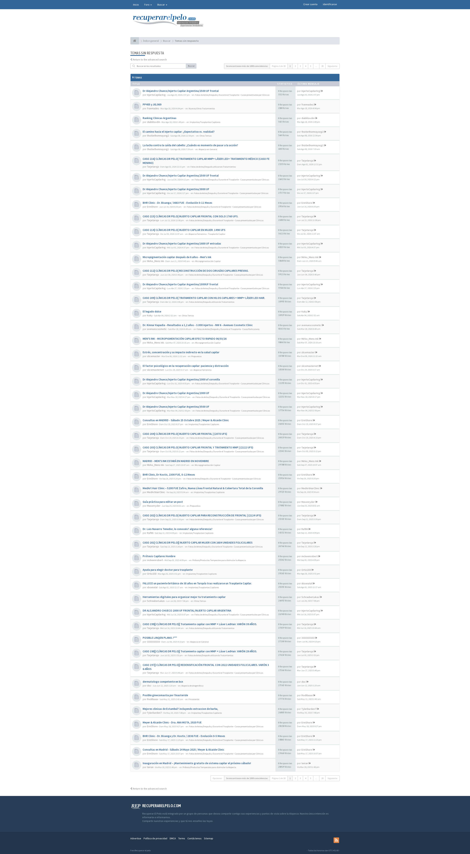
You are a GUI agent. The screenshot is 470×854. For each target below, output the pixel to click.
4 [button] (305, 66)
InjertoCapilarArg (156, 94)
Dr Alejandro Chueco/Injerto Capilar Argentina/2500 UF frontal (181, 91)
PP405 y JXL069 (152, 104)
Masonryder (153, 505)
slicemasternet (155, 369)
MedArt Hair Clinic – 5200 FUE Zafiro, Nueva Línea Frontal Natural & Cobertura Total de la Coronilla (203, 488)
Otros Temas (206, 135)
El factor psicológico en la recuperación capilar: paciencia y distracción (186, 366)
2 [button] (295, 66)
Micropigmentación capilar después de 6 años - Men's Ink (177, 257)
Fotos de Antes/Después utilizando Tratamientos (213, 166)
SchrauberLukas (156, 601)
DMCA (173, 838)
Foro (147, 4)
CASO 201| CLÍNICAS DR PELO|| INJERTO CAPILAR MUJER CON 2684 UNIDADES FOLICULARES (197, 542)
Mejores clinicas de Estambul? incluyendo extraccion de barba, (180, 709)
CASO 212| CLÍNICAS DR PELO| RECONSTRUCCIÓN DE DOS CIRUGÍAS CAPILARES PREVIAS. (196, 270)
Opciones (217, 778)
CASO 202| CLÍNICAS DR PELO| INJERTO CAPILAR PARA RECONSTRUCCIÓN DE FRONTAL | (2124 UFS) (202, 515)
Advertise (135, 838)
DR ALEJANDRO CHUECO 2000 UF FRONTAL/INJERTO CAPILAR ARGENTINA (187, 610)
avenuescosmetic (157, 329)
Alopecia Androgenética (192, 685)
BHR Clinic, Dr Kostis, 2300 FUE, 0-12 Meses (169, 474)
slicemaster (153, 356)
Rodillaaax (152, 699)
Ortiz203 (151, 573)
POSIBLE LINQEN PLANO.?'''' (160, 637)
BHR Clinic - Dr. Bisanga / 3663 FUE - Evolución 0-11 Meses (177, 202)
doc (149, 685)
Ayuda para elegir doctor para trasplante (168, 569)
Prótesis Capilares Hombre (159, 556)
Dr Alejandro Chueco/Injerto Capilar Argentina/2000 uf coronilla (181, 379)
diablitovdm (153, 122)
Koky (150, 315)
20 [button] (322, 66)
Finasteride (194, 699)
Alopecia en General (208, 149)
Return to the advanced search (150, 59)
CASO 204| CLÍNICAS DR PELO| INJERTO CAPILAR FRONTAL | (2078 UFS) (185, 434)
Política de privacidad (155, 838)
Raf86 (150, 533)
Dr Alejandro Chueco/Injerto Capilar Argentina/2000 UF (176, 393)
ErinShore (152, 206)
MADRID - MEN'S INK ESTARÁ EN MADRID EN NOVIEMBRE (176, 461)
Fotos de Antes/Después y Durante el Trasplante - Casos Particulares (228, 329)
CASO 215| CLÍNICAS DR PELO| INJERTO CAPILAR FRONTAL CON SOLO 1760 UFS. (190, 216)
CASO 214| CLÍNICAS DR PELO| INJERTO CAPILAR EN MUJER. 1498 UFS (184, 230)
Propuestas (196, 356)
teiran (150, 767)
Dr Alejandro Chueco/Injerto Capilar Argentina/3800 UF (176, 189)
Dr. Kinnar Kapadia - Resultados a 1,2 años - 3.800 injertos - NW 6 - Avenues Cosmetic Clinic (198, 325)
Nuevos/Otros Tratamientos (202, 108)
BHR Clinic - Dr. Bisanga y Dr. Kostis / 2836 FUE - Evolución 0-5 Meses (184, 736)
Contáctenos (194, 838)
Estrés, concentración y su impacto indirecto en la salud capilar (181, 352)
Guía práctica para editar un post (163, 502)
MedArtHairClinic (156, 492)
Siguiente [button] (332, 66)
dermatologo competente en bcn (163, 681)
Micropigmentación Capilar (208, 261)
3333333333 (153, 641)
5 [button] (310, 66)
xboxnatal (152, 587)
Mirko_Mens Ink (155, 261)
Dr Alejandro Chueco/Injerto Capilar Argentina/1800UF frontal (180, 284)
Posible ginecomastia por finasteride (165, 695)
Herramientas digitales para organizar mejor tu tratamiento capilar (184, 597)
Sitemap (208, 838)
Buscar (161, 4)
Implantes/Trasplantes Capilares (205, 122)
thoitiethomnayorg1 (158, 149)
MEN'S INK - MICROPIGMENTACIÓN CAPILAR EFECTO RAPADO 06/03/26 (185, 338)
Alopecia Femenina (203, 369)
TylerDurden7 (154, 712)
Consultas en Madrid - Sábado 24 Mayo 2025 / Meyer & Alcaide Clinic (183, 749)
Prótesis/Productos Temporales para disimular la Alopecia (219, 560)
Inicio (136, 4)
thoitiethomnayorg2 (158, 135)
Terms (181, 838)
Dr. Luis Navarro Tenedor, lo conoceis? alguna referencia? (177, 529)
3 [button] (300, 66)
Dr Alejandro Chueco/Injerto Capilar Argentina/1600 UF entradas (182, 243)
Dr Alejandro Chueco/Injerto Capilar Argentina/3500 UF (176, 406)
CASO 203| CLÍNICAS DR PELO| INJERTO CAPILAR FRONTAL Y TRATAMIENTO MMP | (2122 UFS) (198, 447)
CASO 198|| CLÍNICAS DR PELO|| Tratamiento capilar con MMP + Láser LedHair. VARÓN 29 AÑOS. (200, 651)
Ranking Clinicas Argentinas (159, 118)
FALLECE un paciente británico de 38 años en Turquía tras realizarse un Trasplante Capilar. (197, 583)
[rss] (336, 840)
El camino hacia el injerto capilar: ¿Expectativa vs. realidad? (179, 131)
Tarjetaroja (153, 166)
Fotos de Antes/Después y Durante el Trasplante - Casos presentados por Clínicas (232, 95)
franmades (153, 108)
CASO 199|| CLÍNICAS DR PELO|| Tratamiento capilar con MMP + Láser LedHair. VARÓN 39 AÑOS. (200, 624)
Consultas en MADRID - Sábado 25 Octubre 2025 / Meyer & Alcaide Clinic (186, 420)
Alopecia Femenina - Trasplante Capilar (207, 234)
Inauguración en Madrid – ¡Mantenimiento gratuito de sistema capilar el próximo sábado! (197, 763)
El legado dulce (152, 311)
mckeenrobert (155, 560)
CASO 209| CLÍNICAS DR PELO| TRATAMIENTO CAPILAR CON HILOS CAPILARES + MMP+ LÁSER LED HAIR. (204, 298)
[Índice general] (134, 40)
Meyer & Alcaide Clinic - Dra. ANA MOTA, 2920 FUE (172, 722)
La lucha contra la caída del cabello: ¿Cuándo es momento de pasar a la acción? (190, 145)
